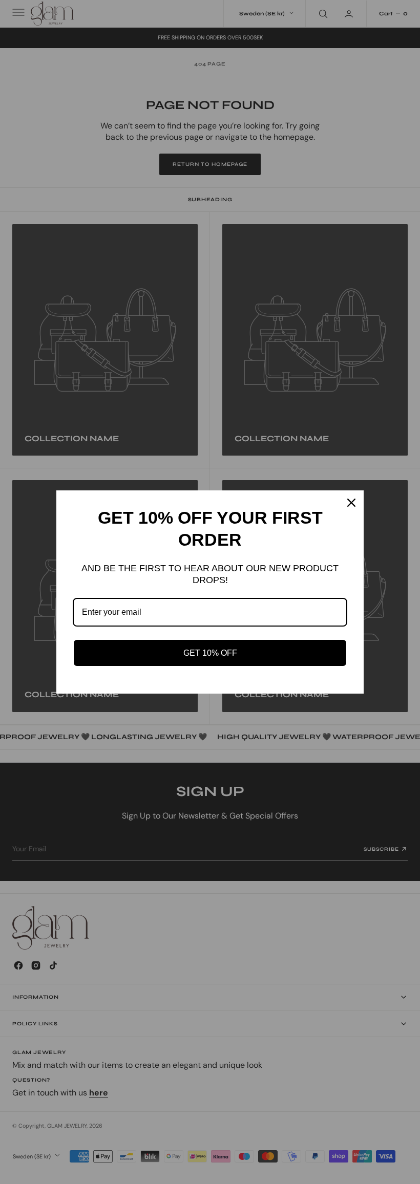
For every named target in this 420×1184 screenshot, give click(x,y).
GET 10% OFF (210, 653)
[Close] (351, 502)
